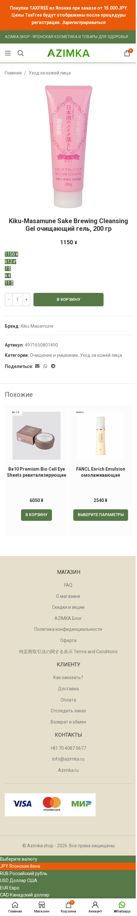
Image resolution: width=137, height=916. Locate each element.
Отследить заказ (68, 710)
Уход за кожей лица (50, 72)
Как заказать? (68, 677)
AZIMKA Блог (68, 618)
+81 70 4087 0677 (68, 748)
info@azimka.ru (68, 759)
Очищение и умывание (54, 355)
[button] (36, 515)
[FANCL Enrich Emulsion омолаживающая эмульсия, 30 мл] (100, 436)
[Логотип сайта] (68, 52)
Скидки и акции (68, 607)
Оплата (68, 699)
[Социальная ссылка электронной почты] (37, 366)
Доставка (68, 688)
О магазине (68, 596)
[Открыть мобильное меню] (8, 53)
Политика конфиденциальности (68, 629)
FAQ (68, 585)
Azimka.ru (68, 770)
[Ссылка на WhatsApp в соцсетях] (45, 366)
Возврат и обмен (68, 721)
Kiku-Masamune (37, 326)
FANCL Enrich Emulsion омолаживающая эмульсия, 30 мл (100, 475)
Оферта (68, 640)
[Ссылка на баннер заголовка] (68, 15)
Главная (13, 72)
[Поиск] (20, 53)
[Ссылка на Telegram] (53, 366)
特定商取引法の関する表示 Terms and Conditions (68, 651)
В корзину (68, 299)
